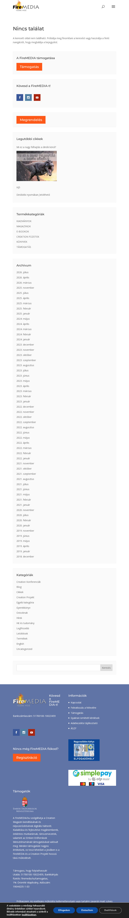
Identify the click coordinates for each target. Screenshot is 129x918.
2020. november (25, 510)
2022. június (22, 432)
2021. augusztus (25, 479)
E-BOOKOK (22, 231)
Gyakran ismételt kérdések (85, 717)
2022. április (22, 442)
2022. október (24, 416)
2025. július (22, 292)
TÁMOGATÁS (23, 247)
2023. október (24, 355)
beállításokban (29, 914)
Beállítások (110, 910)
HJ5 (18, 187)
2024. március (24, 329)
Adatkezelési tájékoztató (84, 723)
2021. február (23, 499)
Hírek (19, 617)
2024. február (23, 334)
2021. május (23, 494)
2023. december (25, 344)
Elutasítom (87, 910)
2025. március (24, 303)
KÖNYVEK (21, 241)
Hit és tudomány (25, 623)
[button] (113, 8)
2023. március (24, 391)
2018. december (25, 556)
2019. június (22, 535)
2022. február (23, 453)
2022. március (24, 448)
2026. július (22, 272)
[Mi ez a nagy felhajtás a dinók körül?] (36, 166)
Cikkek (19, 592)
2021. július (22, 484)
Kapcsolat (76, 702)
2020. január (23, 525)
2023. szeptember (26, 360)
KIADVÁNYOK (23, 221)
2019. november (25, 530)
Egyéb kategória (25, 602)
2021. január (23, 504)
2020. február (23, 520)
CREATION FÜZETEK (27, 236)
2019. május (23, 540)
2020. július (22, 515)
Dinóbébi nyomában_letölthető (33, 194)
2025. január (23, 313)
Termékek (21, 638)
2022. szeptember (26, 422)
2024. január (23, 339)
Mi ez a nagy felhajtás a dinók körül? (36, 147)
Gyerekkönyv (23, 607)
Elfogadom (64, 910)
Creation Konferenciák (28, 581)
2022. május (23, 437)
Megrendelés (31, 120)
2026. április (22, 277)
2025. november (25, 287)
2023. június (22, 375)
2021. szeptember (26, 473)
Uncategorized (24, 649)
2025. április (22, 298)
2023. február (23, 396)
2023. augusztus (25, 365)
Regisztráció (26, 758)
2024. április (22, 324)
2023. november (25, 349)
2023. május (23, 380)
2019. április (22, 546)
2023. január (23, 401)
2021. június (22, 489)
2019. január (23, 551)
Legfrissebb (22, 628)
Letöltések (22, 633)
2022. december (25, 406)
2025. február (23, 308)
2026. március (24, 282)
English (20, 643)
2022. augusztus (25, 427)
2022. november (25, 411)
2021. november (25, 463)
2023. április (22, 386)
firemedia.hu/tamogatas (34, 878)
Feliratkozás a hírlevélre (83, 707)
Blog (19, 586)
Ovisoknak (22, 612)
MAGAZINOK (23, 226)
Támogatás (29, 67)
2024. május (23, 318)
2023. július (22, 370)
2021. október (24, 468)
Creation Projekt (25, 597)
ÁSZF (73, 728)
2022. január (23, 458)
